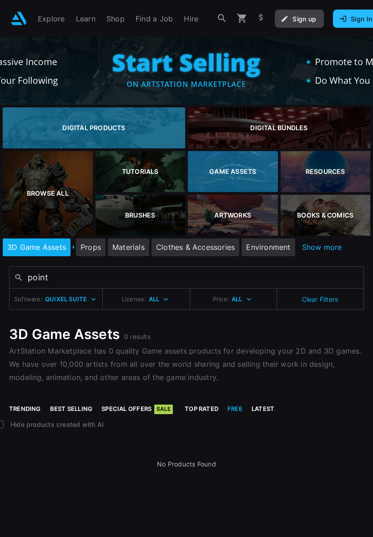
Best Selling (71, 408)
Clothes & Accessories (195, 247)
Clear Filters (320, 299)
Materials (128, 247)
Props (91, 247)
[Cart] (242, 18)
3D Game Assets (36, 247)
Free (234, 408)
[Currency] (261, 18)
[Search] (222, 18)
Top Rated (201, 408)
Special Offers (136, 408)
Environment (268, 247)
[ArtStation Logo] (19, 18)
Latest (263, 408)
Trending (25, 408)
